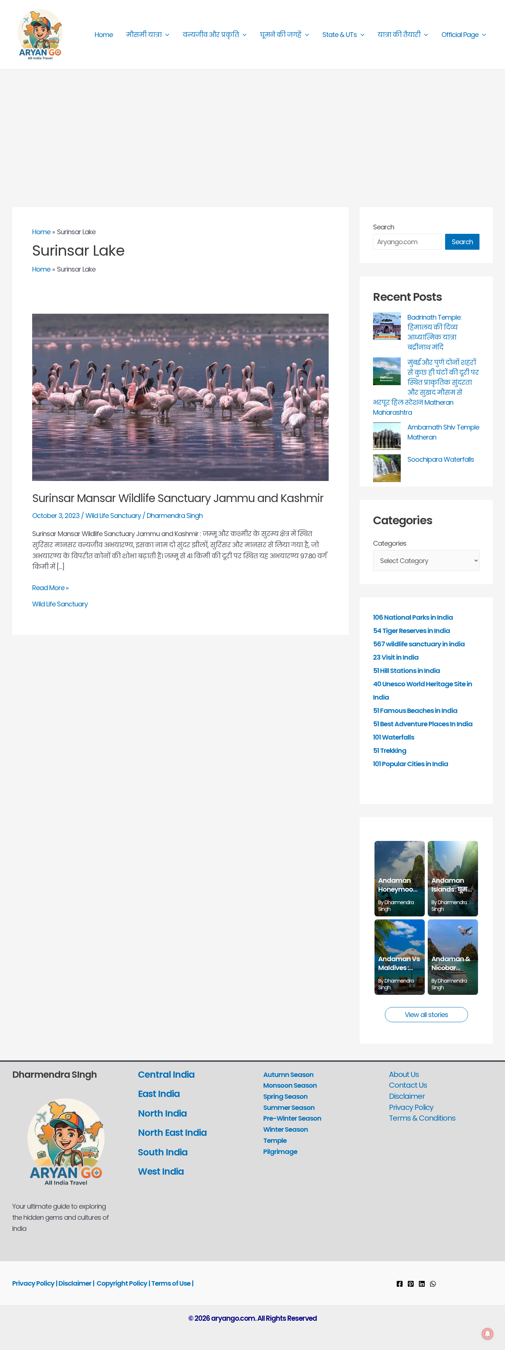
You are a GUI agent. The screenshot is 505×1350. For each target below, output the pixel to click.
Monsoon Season (290, 1085)
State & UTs (339, 34)
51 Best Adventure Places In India (422, 723)
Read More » (50, 588)
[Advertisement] (252, 125)
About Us (404, 1074)
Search (383, 227)
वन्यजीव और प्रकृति (211, 34)
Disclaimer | (76, 1283)
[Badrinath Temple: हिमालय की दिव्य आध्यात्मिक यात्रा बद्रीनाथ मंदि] (387, 326)
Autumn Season (288, 1074)
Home (104, 34)
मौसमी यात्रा (144, 34)
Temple (275, 1140)
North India (162, 1113)
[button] (165, 35)
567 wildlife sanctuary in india (419, 644)
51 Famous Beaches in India (415, 710)
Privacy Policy (411, 1107)
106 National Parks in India (413, 617)
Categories (389, 543)
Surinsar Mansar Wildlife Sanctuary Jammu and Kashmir (177, 498)
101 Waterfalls (393, 737)
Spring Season (285, 1096)
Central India (166, 1074)
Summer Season (289, 1107)
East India (159, 1093)
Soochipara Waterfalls (440, 459)
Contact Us (408, 1085)
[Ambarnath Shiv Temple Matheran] (387, 436)
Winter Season (285, 1129)
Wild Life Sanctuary (113, 515)
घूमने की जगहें (280, 34)
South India (162, 1152)
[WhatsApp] (433, 1283)
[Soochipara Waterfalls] (387, 468)
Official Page (459, 34)
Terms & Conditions (422, 1118)
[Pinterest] (410, 1283)
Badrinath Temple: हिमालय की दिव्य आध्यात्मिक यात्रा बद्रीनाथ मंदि (434, 332)
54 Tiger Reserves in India (411, 630)
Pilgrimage (280, 1151)
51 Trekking (389, 750)
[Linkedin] (421, 1283)
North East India (172, 1132)
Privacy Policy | (35, 1283)
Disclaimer (407, 1096)
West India (162, 1171)
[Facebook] (399, 1283)
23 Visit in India (395, 657)
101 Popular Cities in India (410, 763)
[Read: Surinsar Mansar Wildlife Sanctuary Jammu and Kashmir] (180, 396)
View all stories (426, 1014)
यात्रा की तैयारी (398, 34)
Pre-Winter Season (292, 1118)
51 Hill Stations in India (406, 670)
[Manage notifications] (488, 1334)
